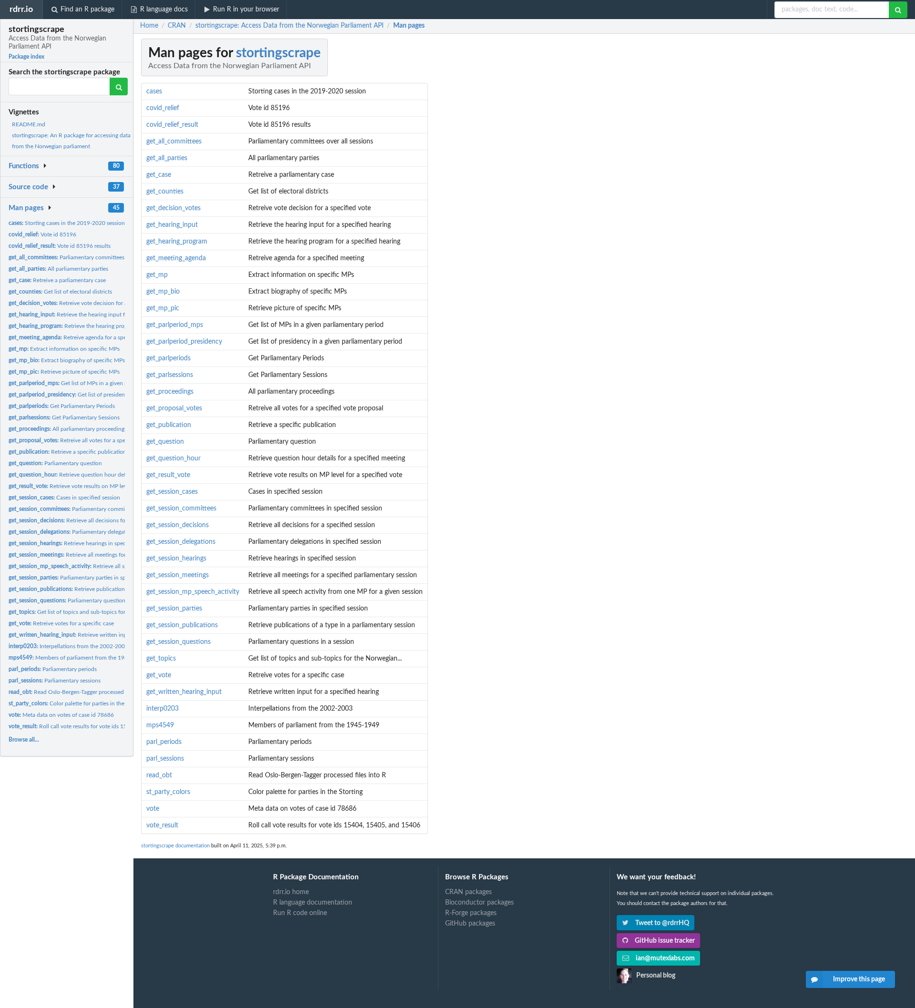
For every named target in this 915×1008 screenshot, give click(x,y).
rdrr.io (21, 9)
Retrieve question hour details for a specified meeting (100, 475)
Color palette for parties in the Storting (77, 703)
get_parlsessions (169, 375)
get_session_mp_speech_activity (192, 592)
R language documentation (312, 902)
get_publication (168, 425)
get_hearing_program (176, 241)
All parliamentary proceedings (68, 429)
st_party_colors (168, 792)
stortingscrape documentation (175, 845)
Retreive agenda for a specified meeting (85, 337)
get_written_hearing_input (184, 692)
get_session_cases (172, 492)
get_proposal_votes (174, 408)
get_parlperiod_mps (174, 325)
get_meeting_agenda (176, 258)
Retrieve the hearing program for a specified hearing (101, 326)
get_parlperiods (168, 358)
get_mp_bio (163, 291)
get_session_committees (181, 508)
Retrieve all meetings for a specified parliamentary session (109, 555)
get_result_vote (168, 475)
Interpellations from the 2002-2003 (68, 646)
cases (154, 91)
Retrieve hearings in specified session (82, 543)
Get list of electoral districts (60, 292)
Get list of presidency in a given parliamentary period (109, 394)
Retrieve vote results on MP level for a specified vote (94, 486)
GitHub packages (470, 923)
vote (152, 808)
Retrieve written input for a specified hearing (99, 635)
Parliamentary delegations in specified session (97, 532)
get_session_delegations (180, 542)
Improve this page (859, 979)
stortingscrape (278, 53)
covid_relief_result (172, 125)
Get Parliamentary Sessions (64, 417)
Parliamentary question (55, 463)
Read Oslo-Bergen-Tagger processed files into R (80, 692)
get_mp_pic (162, 308)
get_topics (161, 658)
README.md (28, 124)
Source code (28, 187)
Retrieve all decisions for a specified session (92, 520)
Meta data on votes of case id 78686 (61, 715)
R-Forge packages (471, 913)
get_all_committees (174, 141)
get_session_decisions (177, 525)
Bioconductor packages (479, 902)
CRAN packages (468, 892)
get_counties (164, 191)
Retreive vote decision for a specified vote (86, 303)
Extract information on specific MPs (64, 349)
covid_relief (162, 108)
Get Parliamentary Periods (62, 406)
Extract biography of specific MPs (67, 360)
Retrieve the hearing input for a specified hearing (93, 314)
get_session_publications (182, 625)
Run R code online (300, 913)
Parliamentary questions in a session (83, 600)
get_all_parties (166, 158)
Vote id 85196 (42, 234)
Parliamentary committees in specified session (97, 509)
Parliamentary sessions (55, 680)
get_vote (158, 675)
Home (149, 25)
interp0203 (162, 708)
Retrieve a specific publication (67, 452)
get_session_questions (178, 642)
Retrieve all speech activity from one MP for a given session (125, 566)
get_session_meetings (177, 575)
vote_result (162, 825)
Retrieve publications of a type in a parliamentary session (112, 589)
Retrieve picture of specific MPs (64, 372)
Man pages (26, 208)
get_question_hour (173, 458)
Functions (24, 166)
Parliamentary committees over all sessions (87, 257)
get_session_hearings (176, 558)
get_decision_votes (173, 208)
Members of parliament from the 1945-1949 (77, 658)
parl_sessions (165, 758)
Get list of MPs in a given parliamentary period (92, 383)
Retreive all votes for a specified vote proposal (92, 440)
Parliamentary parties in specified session (85, 577)
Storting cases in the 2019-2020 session (67, 223)
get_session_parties (174, 608)
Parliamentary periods (53, 669)
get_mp (157, 275)
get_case (158, 175)
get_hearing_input (172, 225)
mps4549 (160, 725)
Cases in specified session (64, 497)
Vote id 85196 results (60, 246)
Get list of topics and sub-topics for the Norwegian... (88, 612)
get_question (165, 441)
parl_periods (164, 742)
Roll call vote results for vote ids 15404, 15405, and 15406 (98, 726)
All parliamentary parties (58, 269)
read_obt (159, 775)
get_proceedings (169, 391)
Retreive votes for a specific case (61, 623)
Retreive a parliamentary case (57, 280)
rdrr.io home (291, 892)
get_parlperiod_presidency (184, 341)
